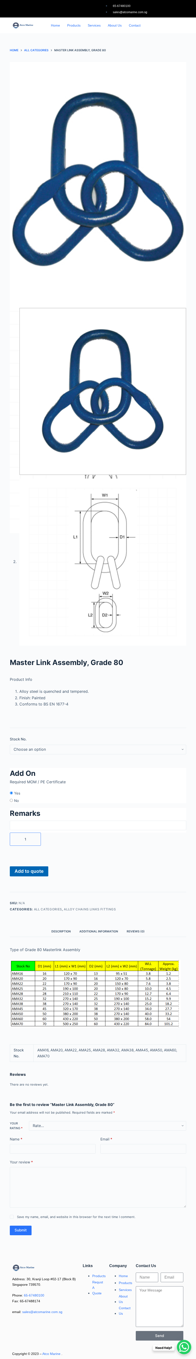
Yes (17, 793)
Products (74, 25)
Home (55, 25)
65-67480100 (34, 1295)
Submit (21, 1230)
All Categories (48, 909)
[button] (170, 24)
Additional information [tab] (98, 931)
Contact (135, 25)
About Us (115, 25)
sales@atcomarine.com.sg (42, 1312)
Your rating (16, 1126)
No (16, 800)
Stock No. (18, 739)
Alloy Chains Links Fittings (90, 909)
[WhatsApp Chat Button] (184, 1347)
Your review (21, 1162)
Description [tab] (61, 931)
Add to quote (29, 871)
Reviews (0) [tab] (136, 931)
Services (94, 25)
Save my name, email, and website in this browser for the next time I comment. (76, 1217)
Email (106, 1139)
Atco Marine (51, 1354)
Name (16, 1139)
